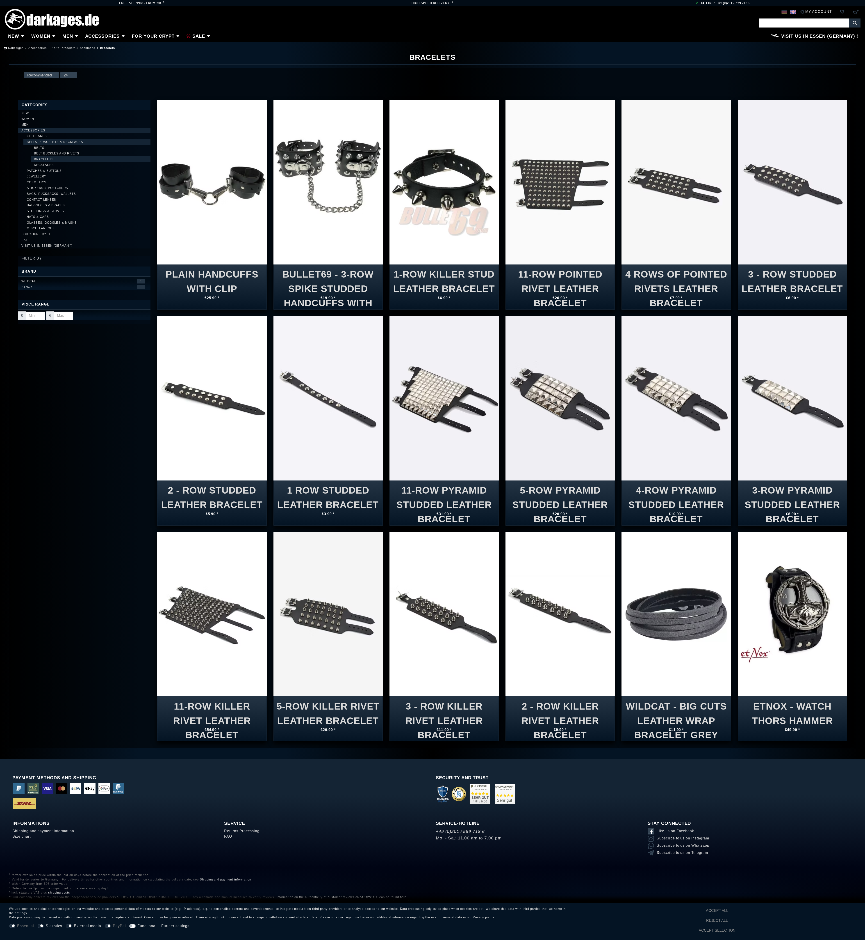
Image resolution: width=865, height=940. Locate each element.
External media (87, 926)
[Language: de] (784, 11)
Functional (147, 926)
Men (67, 36)
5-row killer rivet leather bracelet (328, 711)
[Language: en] (793, 11)
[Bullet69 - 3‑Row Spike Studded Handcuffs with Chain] (328, 182)
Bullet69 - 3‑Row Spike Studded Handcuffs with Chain (328, 279)
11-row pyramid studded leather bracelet (444, 495)
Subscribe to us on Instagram (683, 838)
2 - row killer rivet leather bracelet (560, 711)
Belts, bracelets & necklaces (73, 48)
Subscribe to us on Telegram (682, 853)
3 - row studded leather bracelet (792, 279)
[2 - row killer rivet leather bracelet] (560, 614)
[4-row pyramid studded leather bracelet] (676, 398)
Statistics (54, 926)
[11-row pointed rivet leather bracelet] (560, 182)
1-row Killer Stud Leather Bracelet (444, 279)
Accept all (717, 910)
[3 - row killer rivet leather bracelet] (444, 614)
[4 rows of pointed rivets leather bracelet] (676, 182)
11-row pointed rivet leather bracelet (560, 279)
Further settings (175, 926)
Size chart (21, 836)
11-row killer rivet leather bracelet (211, 711)
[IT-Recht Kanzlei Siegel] (459, 794)
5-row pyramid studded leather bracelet (560, 495)
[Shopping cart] (855, 11)
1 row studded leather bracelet (328, 495)
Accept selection (717, 930)
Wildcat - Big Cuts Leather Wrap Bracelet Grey (676, 711)
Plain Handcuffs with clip (212, 279)
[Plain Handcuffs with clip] (211, 182)
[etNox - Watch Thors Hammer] (792, 614)
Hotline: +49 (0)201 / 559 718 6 (723, 3)
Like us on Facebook (675, 831)
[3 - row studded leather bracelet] (792, 182)
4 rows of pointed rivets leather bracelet (676, 279)
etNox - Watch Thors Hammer (792, 711)
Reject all (717, 920)
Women (40, 36)
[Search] (854, 23)
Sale (198, 36)
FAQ (228, 836)
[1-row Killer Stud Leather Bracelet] (444, 182)
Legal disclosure (356, 917)
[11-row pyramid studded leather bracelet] (444, 398)
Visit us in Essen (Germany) (818, 36)
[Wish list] (842, 11)
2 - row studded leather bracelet (212, 495)
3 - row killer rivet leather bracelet (444, 711)
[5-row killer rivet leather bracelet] (328, 614)
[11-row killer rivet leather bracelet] (211, 614)
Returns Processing (242, 831)
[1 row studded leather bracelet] (328, 398)
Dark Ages (15, 48)
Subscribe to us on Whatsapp (683, 845)
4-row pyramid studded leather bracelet (676, 495)
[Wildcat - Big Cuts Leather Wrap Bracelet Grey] (676, 614)
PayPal (119, 926)
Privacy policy (483, 917)
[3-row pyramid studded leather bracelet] (792, 398)
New (13, 36)
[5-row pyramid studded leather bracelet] (560, 398)
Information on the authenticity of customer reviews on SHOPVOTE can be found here (341, 897)
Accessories (102, 36)
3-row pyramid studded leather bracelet (792, 495)
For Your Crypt (153, 36)
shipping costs (59, 892)
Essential (25, 926)
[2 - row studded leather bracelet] (211, 398)
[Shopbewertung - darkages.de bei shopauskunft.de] (505, 794)
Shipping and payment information (43, 831)
